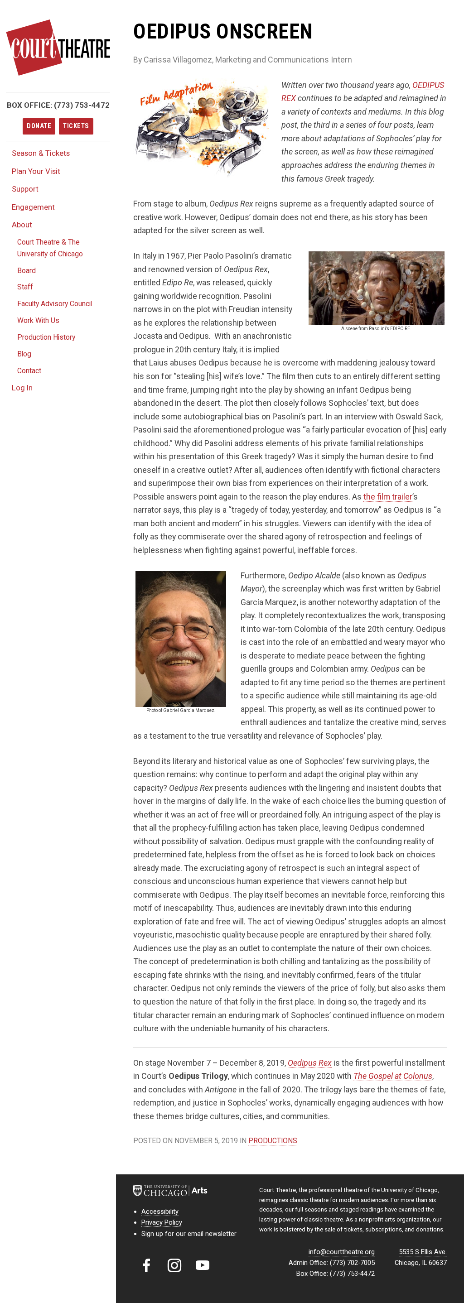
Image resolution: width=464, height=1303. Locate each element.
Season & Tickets (41, 153)
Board (26, 270)
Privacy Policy (161, 1222)
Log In (22, 387)
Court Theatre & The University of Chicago (50, 248)
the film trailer (387, 496)
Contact (29, 370)
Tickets (76, 126)
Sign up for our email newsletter (189, 1234)
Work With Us (38, 320)
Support (25, 188)
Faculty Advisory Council (54, 303)
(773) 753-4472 (82, 105)
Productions (272, 1140)
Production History (46, 337)
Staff (25, 287)
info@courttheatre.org (342, 1252)
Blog (24, 354)
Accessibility (160, 1211)
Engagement (33, 207)
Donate (39, 126)
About (22, 224)
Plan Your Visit (36, 171)
